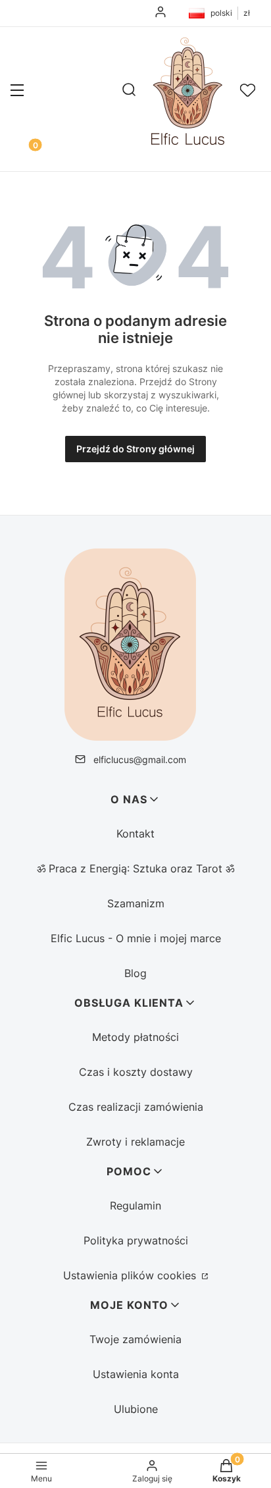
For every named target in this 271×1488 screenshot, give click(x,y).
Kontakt (135, 833)
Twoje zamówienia (135, 1339)
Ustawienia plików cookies (131, 1275)
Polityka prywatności (136, 1240)
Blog (135, 973)
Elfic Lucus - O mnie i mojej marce (136, 938)
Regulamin (135, 1205)
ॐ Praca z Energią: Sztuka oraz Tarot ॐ (135, 868)
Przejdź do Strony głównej (135, 448)
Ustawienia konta (136, 1374)
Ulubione (136, 1409)
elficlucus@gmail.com (139, 759)
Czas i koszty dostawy (136, 1071)
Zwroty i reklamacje (135, 1141)
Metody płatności (135, 1037)
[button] (17, 91)
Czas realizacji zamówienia (135, 1106)
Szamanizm (135, 903)
